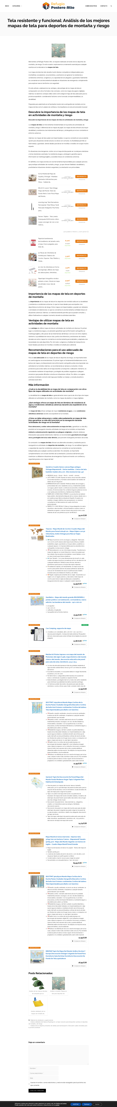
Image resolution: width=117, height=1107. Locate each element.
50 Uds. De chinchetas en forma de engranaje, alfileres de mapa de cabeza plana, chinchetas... (48, 269)
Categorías (16, 6)
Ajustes (97, 1104)
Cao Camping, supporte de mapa (58, 628)
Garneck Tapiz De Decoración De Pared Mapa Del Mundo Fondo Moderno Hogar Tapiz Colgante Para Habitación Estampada (65, 779)
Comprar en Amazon (80, 518)
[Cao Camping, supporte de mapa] (37, 634)
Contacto (103, 6)
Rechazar (86, 1104)
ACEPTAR (75, 1104)
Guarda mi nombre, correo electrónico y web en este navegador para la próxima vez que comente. (58, 1084)
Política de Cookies (61, 1103)
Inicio (7, 6)
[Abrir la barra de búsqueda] (111, 6)
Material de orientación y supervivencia (41, 1020)
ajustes (57, 1105)
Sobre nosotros (91, 6)
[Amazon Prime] (84, 584)
